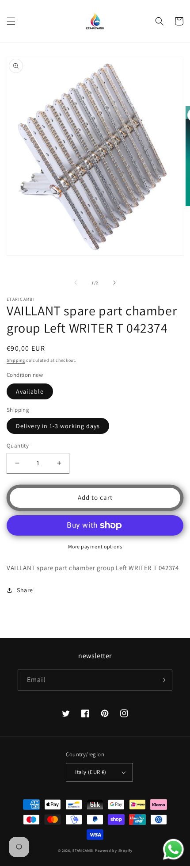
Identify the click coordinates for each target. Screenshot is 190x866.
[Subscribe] (162, 680)
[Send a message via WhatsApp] (173, 849)
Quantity (18, 445)
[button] (11, 21)
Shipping (16, 360)
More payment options (95, 546)
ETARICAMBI (83, 850)
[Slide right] (114, 282)
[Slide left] (75, 282)
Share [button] (25, 590)
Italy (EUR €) (90, 772)
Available (30, 391)
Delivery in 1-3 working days (58, 426)
